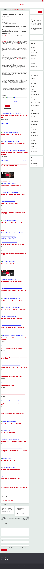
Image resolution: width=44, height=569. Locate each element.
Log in (33, 160)
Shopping (33, 141)
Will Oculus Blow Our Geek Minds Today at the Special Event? (36, 20)
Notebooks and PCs (35, 130)
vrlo (22, 4)
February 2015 (34, 52)
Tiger (3, 35)
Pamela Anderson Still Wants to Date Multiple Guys (13, 394)
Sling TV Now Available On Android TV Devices (11, 376)
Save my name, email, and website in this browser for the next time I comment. (14, 547)
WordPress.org (34, 165)
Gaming (33, 99)
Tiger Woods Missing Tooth (5, 277)
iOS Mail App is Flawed (7, 509)
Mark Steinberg (19, 58)
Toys (33, 149)
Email (2, 540)
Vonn (19, 42)
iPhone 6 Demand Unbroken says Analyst (10, 478)
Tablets (33, 146)
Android (33, 78)
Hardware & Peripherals (36, 102)
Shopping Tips (34, 143)
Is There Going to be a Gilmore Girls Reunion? (11, 222)
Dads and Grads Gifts (35, 94)
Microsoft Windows (35, 121)
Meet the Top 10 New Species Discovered (10, 126)
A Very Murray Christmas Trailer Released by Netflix (13, 194)
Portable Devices (35, 135)
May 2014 (33, 61)
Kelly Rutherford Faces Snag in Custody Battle (11, 185)
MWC (33, 126)
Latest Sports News (35, 118)
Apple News (5, 239)
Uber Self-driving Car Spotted (8, 432)
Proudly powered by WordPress (16, 566)
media (3, 59)
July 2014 (33, 58)
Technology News (35, 148)
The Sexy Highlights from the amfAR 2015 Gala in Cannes (14, 367)
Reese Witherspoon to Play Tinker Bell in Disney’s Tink (13, 309)
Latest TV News (19, 508)
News (5, 508)
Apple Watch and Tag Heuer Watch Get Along (8, 236)
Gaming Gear (34, 100)
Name (2, 537)
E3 (32, 97)
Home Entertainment (35, 105)
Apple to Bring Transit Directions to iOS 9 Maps (11, 423)
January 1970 (34, 68)
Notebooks (34, 129)
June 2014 (33, 60)
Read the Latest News (20, 98)
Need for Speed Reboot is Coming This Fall (10, 469)
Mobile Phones (34, 124)
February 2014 (34, 66)
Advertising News (35, 75)
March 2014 (34, 64)
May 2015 (33, 47)
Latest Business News (35, 111)
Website (2, 544)
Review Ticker (34, 137)
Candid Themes (30, 566)
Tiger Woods (4, 41)
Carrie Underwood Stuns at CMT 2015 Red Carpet (22, 511)
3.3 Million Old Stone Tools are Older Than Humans (12, 134)
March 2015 (34, 50)
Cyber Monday (34, 92)
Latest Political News (35, 116)
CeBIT (33, 86)
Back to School (34, 81)
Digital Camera (34, 96)
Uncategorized (9, 508)
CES (33, 89)
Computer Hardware (35, 91)
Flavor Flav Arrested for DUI (7, 385)
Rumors (33, 140)
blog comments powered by (7, 500)
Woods (5, 35)
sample (8, 511)
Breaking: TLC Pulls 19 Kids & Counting (9, 203)
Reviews (33, 138)
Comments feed (34, 163)
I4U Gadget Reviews (35, 108)
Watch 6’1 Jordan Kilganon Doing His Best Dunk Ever (13, 143)
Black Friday (34, 83)
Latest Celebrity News (35, 113)
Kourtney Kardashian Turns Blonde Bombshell (11, 348)
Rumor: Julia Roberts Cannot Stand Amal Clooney (12, 244)
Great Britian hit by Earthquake (8, 460)
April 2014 (33, 63)
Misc (33, 122)
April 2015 (33, 49)
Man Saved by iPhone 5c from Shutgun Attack (8, 238)
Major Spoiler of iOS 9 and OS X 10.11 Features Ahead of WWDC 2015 (12, 233)
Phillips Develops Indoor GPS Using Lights (10, 263)
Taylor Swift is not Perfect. (5, 181)
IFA (32, 110)
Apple (2, 230)
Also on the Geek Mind (35, 77)
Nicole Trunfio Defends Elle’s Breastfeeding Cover (12, 300)
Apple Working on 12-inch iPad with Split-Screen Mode (13, 441)
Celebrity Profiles (34, 88)
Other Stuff (34, 132)
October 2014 (34, 53)
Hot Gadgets (34, 107)
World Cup (13, 36)
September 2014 (35, 55)
